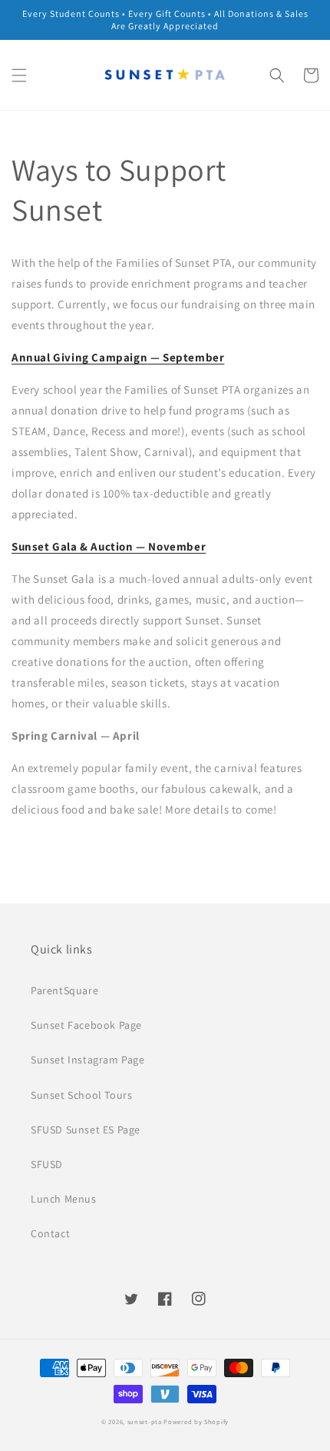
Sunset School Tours (81, 1095)
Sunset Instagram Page (88, 1060)
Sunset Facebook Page (86, 1025)
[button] (19, 75)
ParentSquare (64, 990)
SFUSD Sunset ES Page (85, 1130)
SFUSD (47, 1164)
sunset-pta (144, 1421)
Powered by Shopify (196, 1421)
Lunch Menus (64, 1199)
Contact (50, 1233)
